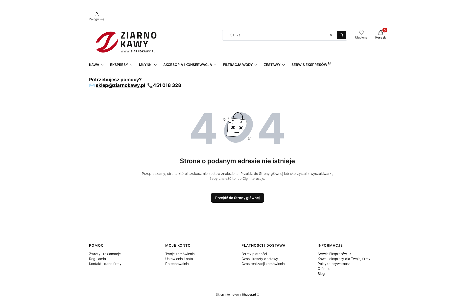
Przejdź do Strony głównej (237, 198)
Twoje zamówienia (180, 254)
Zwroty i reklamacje (105, 254)
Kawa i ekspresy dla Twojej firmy (344, 259)
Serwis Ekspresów (333, 254)
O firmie (324, 268)
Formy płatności (254, 254)
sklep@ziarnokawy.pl (120, 85)
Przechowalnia (177, 263)
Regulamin (97, 259)
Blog (321, 273)
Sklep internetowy (236, 294)
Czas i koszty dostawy (259, 259)
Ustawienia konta (179, 259)
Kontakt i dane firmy (105, 263)
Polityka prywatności (334, 263)
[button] (341, 35)
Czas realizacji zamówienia (263, 263)
